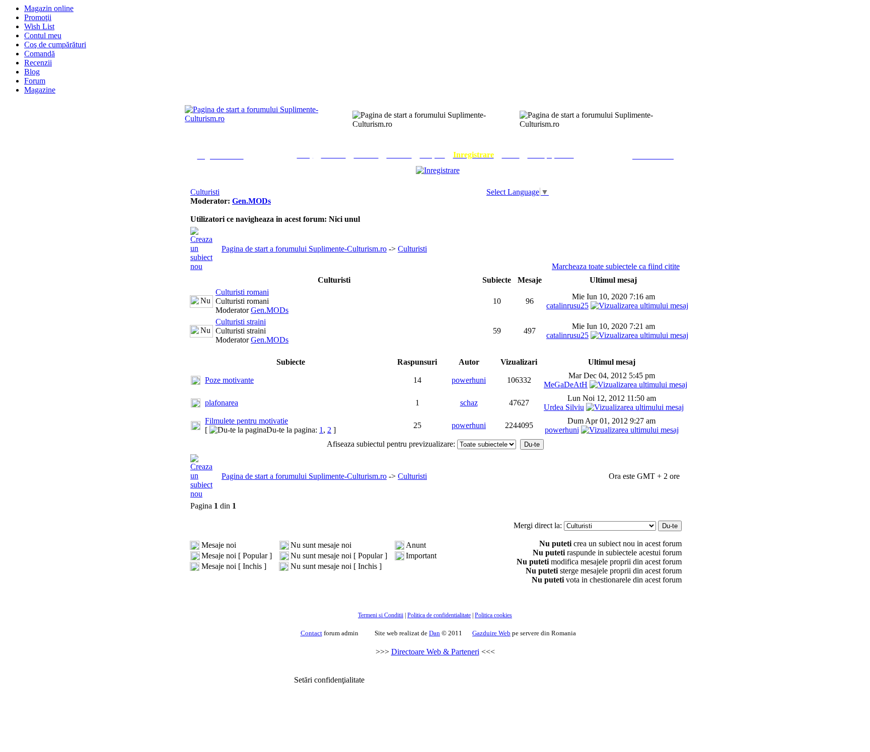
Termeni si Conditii (380, 615)
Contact (311, 633)
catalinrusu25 (567, 305)
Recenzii (38, 62)
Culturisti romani (242, 292)
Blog (32, 71)
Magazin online (49, 8)
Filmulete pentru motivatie (246, 420)
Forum (34, 80)
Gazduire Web (491, 633)
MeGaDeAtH (566, 384)
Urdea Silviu (564, 407)
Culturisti (205, 192)
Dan (434, 633)
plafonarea (221, 402)
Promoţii (37, 17)
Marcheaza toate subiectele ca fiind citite (616, 266)
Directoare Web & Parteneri (435, 651)
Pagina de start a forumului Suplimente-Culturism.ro (304, 248)
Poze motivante (229, 380)
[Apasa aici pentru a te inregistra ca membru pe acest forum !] (438, 170)
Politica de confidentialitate (439, 615)
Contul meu (42, 35)
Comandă (39, 53)
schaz (469, 402)
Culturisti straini (240, 321)
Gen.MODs (251, 201)
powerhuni (469, 380)
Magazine (39, 90)
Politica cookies (493, 615)
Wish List (39, 26)
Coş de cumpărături (55, 44)
